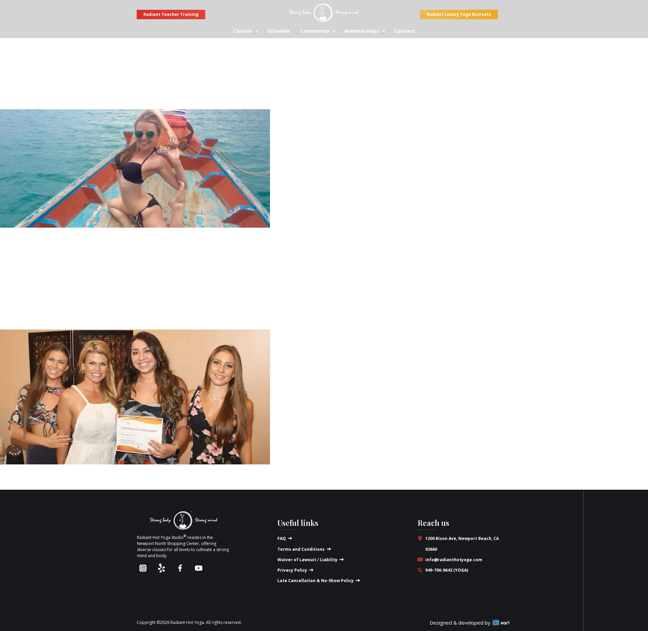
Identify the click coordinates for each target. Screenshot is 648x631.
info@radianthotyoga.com (453, 560)
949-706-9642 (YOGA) (446, 570)
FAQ (281, 538)
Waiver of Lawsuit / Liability (307, 560)
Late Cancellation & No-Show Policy (315, 580)
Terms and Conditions (301, 549)
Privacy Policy (292, 570)
